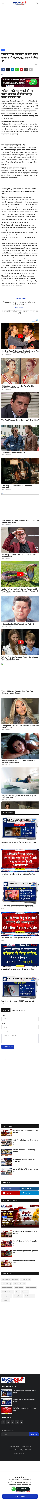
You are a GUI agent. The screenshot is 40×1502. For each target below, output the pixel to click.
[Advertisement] (20, 20)
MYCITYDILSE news (7, 1292)
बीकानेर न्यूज (25, 1292)
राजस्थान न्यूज (5, 1300)
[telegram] (17, 1422)
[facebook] (3, 1422)
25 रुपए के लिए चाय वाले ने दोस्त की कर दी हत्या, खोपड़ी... (18, 906)
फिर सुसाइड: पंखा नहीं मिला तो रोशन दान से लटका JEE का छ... (19, 842)
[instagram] (8, 1422)
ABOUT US (28, 1450)
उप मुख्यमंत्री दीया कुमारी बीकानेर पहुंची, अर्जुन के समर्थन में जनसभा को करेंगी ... (20, 312)
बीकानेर (18, 1292)
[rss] (21, 1422)
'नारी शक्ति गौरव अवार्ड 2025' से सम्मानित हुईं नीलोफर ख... (24, 1151)
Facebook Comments (18, 1010)
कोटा (3, 50)
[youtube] (12, 1422)
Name (3, 1015)
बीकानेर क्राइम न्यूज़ (6, 1284)
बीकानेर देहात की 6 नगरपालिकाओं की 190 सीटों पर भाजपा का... (25, 1232)
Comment (4, 1032)
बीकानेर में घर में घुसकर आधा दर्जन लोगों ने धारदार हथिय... (24, 1409)
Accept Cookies (20, 1496)
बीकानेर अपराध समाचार (19, 1284)
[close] (38, 1474)
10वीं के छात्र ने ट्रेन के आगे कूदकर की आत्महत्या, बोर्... (17, 938)
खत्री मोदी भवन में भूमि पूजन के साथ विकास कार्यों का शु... (25, 1141)
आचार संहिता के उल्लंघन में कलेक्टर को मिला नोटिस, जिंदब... (18, 969)
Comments (6, 1010)
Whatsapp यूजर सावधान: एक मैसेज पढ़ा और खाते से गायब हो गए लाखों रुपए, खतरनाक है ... (20, 303)
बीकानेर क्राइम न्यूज (29, 1296)
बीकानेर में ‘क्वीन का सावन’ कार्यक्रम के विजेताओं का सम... (25, 1242)
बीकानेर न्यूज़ (15, 1279)
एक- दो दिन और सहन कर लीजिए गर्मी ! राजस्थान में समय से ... (24, 1391)
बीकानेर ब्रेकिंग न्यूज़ (25, 1279)
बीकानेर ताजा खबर (19, 1288)
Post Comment (8, 1047)
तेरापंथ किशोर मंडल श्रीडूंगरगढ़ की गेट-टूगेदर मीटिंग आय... (25, 1252)
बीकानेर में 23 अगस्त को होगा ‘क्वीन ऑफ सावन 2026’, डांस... (24, 1160)
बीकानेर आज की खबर (7, 1288)
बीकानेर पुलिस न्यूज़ (18, 1296)
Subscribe (34, 1434)
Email (3, 1023)
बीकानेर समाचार (6, 1279)
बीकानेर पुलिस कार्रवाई (31, 1288)
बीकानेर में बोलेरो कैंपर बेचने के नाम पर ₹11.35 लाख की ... (25, 1170)
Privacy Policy (19, 1450)
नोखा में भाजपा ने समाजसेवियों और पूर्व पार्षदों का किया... (24, 1261)
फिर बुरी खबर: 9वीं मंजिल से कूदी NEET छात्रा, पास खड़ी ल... (19, 1001)
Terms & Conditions (19, 1453)
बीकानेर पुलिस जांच (6, 1296)
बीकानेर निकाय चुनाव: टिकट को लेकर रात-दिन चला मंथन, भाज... (25, 1131)
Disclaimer (10, 1450)
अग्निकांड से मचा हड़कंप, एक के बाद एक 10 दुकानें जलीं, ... (18, 874)
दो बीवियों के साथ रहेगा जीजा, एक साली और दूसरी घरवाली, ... (24, 1400)
